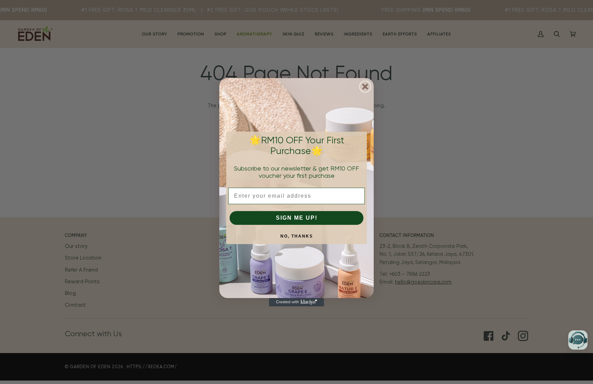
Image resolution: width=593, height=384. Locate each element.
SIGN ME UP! (296, 218)
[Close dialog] (365, 86)
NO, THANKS (296, 236)
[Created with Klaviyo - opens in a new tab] (296, 302)
